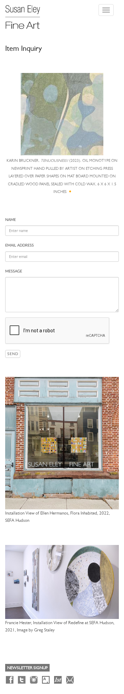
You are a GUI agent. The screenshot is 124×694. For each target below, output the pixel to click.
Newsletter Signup (27, 667)
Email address (19, 245)
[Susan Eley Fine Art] (25, 14)
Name (10, 220)
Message (13, 271)
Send (12, 354)
